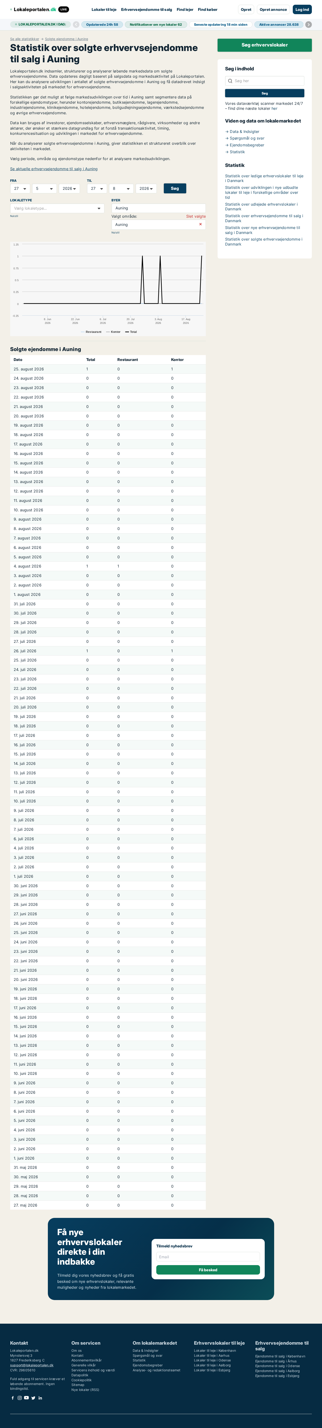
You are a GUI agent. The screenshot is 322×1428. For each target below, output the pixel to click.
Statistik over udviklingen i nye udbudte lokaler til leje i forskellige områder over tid (261, 192)
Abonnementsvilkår (86, 1360)
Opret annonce (273, 9)
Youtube (26, 1398)
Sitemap (77, 1385)
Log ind (302, 9)
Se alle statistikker (24, 39)
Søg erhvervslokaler (265, 45)
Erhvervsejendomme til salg (146, 9)
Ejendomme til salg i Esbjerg (277, 1376)
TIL (89, 180)
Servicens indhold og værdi (93, 1370)
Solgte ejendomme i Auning (66, 39)
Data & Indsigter (145, 1350)
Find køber (207, 9)
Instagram (19, 1398)
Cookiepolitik (81, 1380)
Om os (76, 1350)
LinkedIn (40, 1398)
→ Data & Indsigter (242, 131)
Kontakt (77, 1355)
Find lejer (185, 9)
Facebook (12, 1398)
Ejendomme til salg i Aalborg (277, 1371)
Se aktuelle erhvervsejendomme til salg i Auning (54, 168)
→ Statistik (235, 151)
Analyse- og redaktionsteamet (157, 1370)
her (274, 108)
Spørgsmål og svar (147, 1355)
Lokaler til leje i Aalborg (212, 1365)
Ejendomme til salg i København (280, 1356)
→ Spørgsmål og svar (244, 138)
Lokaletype (21, 200)
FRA (13, 180)
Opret (246, 9)
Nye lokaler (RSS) (85, 1390)
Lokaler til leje (104, 9)
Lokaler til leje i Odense (212, 1360)
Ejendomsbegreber (148, 1365)
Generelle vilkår (83, 1365)
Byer (115, 200)
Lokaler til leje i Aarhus (211, 1355)
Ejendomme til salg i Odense (277, 1366)
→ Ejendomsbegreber (244, 145)
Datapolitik (79, 1375)
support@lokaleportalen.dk (32, 1365)
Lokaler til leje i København (215, 1350)
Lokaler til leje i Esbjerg (212, 1370)
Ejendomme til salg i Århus (276, 1361)
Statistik (139, 1360)
